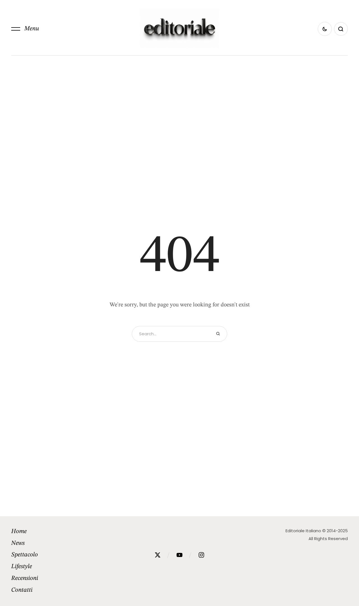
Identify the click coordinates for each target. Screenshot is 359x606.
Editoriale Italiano (303, 531)
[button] (25, 28)
